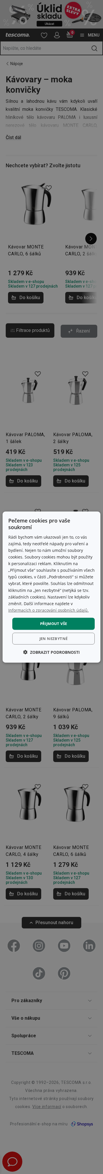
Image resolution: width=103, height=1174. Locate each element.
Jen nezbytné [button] (53, 638)
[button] (51, 652)
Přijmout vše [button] (53, 623)
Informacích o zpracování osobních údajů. (48, 610)
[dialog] (51, 587)
